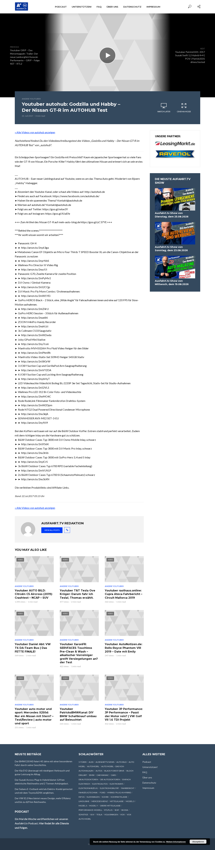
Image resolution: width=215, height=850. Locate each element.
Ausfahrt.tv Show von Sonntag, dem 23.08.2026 (171, 248)
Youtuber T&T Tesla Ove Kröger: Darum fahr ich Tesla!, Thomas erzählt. (77, 594)
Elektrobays (116, 784)
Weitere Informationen (176, 841)
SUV (92, 814)
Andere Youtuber (31, 98)
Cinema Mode (184, 111)
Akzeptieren (198, 841)
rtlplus (108, 810)
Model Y (93, 805)
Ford (102, 792)
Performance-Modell (90, 810)
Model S (83, 805)
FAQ (99, 6)
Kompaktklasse (119, 797)
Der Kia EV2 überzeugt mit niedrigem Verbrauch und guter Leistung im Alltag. (42, 772)
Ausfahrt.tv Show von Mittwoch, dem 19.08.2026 (172, 282)
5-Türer (83, 762)
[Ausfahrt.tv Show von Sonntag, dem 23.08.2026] (175, 233)
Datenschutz (132, 6)
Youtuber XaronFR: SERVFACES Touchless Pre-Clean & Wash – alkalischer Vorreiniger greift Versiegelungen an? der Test (79, 653)
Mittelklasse (117, 801)
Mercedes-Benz (100, 801)
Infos (81, 797)
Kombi (105, 797)
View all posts (51, 530)
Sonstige (83, 814)
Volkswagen (111, 814)
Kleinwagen (93, 797)
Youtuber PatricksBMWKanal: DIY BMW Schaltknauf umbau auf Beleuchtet (78, 714)
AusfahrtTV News (105, 762)
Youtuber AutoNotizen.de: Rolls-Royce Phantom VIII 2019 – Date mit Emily (123, 648)
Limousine (84, 801)
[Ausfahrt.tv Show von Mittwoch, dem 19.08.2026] (175, 267)
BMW (91, 775)
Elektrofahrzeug (88, 788)
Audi (91, 762)
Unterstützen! (82, 6)
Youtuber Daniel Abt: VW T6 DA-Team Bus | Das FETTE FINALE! (33, 648)
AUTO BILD (121, 762)
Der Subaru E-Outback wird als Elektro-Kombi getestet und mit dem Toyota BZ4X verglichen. (44, 791)
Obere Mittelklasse (110, 805)
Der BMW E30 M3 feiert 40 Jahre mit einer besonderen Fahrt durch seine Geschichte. (43, 763)
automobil (93, 766)
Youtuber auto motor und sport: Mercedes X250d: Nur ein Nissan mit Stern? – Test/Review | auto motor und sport (34, 716)
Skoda (124, 810)
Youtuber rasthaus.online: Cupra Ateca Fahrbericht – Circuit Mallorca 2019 (123, 594)
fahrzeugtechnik (88, 792)
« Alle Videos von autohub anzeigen (35, 132)
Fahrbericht (127, 788)
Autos (99, 770)
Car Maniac (103, 775)
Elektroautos (100, 784)
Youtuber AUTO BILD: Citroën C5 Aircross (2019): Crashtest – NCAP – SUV (34, 594)
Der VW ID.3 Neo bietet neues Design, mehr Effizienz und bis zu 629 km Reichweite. (43, 800)
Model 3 (130, 801)
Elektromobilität (109, 788)
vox (122, 814)
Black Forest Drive (114, 770)
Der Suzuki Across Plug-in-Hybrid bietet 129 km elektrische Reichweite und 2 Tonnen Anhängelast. (42, 781)
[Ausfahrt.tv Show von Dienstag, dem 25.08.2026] (175, 199)
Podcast (61, 6)
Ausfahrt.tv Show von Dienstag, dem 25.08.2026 (171, 215)
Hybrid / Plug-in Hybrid (119, 792)
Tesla (99, 814)
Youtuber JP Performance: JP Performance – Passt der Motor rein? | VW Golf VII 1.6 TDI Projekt (124, 714)
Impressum (153, 6)
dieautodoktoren (88, 779)
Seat (117, 810)
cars (113, 775)
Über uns (112, 6)
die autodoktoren (110, 779)
